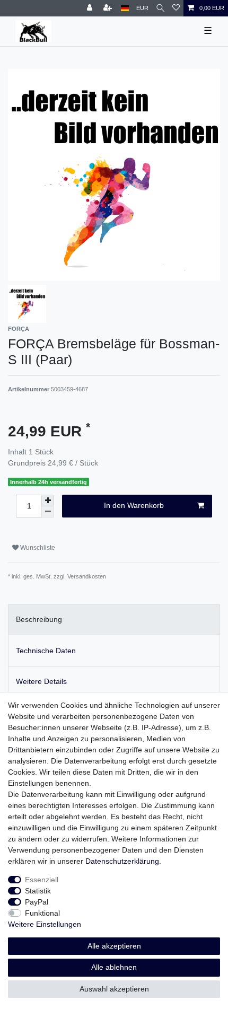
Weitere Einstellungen (44, 924)
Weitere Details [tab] (41, 681)
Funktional (42, 913)
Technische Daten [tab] (46, 650)
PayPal (36, 902)
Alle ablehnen (114, 967)
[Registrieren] (109, 8)
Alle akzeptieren (114, 946)
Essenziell (41, 879)
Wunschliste (37, 547)
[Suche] (160, 8)
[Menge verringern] (47, 511)
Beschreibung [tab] (39, 619)
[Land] (125, 8)
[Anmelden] (90, 8)
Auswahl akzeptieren (114, 989)
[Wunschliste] (176, 8)
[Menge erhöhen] (47, 500)
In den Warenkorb (134, 505)
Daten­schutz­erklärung (122, 861)
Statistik (38, 891)
